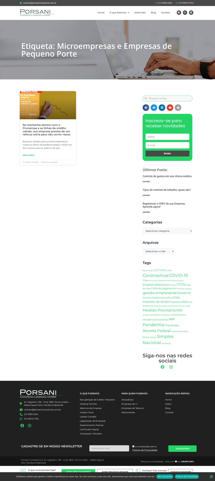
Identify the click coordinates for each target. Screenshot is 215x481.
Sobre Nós (140, 12)
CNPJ (162, 270)
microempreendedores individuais (156, 315)
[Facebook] (179, 12)
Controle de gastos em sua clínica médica (167, 176)
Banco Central (148, 270)
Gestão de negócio (184, 289)
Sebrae (146, 337)
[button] (146, 107)
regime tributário (180, 331)
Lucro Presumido (174, 306)
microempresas (178, 315)
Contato (165, 12)
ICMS (176, 297)
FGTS (181, 284)
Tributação (166, 343)
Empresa (173, 285)
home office (166, 297)
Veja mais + (29, 155)
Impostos (175, 301)
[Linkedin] (191, 12)
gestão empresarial (159, 293)
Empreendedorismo (156, 284)
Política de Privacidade (186, 476)
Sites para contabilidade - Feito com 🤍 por (167, 461)
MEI (179, 310)
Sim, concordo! (165, 476)
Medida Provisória (159, 310)
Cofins (169, 270)
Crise (145, 280)
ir (188, 301)
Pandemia (153, 324)
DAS (169, 281)
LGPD (151, 306)
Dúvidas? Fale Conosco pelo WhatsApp (154, 471)
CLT (156, 270)
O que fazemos (118, 12)
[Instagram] (185, 12)
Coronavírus (155, 275)
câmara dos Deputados (158, 281)
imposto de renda (156, 301)
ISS (191, 302)
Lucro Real (186, 306)
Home (101, 12)
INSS (184, 301)
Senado (153, 337)
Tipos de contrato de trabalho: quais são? (167, 189)
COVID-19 (178, 275)
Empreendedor (177, 281)
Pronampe (172, 325)
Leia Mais (146, 182)
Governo (184, 293)
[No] (211, 476)
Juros (145, 305)
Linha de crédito (160, 306)
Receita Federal (157, 330)
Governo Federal (151, 297)
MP (172, 319)
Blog (153, 12)
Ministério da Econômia (155, 319)
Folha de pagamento (163, 288)
